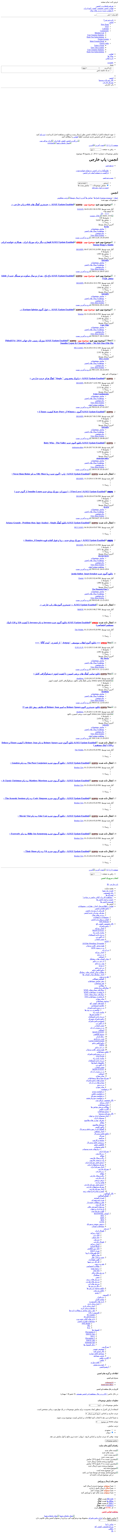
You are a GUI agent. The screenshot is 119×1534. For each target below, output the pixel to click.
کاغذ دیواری (95, 1362)
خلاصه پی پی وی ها (92, 1010)
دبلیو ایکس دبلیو (98, 970)
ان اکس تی (100, 937)
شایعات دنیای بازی (88, 1308)
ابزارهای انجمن (109, 165)
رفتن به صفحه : (107, 149)
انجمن (111, 22)
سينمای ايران (99, 1118)
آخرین (97, 145)
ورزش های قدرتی (92, 1282)
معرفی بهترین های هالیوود (94, 1120)
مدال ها (110, 56)
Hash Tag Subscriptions (95, 37)
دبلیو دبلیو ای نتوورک (96, 1019)
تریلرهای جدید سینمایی (90, 1149)
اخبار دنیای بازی (93, 1304)
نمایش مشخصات (97, 229)
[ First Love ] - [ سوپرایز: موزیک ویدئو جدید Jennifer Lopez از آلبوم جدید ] (48, 491)
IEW (102, 1220)
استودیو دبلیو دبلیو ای (96, 1021)
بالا (108, 884)
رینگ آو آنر (100, 1036)
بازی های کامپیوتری (96, 1302)
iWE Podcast (104, 922)
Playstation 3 (90, 1338)
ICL (88, 1328)
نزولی (108, 1432)
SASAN (80, 209)
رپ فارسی (100, 1154)
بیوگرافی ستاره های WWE (94, 990)
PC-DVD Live (89, 1317)
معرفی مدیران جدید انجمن (94, 913)
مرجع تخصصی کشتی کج (104, 1527)
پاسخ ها (97, 198)
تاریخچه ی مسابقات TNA (94, 997)
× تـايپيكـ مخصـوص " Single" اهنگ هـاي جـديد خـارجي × (56, 378)
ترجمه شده (95, 1268)
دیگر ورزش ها (94, 1286)
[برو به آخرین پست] (83, 238)
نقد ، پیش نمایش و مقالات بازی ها (82, 1310)
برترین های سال (98, 915)
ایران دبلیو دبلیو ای (95, 1518)
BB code (110, 1499)
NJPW (101, 1045)
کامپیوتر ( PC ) (93, 1313)
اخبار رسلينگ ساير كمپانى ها (93, 975)
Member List (99, 33)
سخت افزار (99, 1299)
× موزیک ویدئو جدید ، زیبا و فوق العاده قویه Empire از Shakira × (53, 540)
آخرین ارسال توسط (77, 198)
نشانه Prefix (113, 1422)
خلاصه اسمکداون (97, 1006)
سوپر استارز (99, 939)
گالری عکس (104, 1109)
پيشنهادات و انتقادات (101, 917)
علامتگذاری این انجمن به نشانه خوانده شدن (92, 171)
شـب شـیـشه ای (97, 1200)
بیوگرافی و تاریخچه (101, 988)
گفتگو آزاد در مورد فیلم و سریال (91, 1129)
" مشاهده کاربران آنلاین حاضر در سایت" (98, 897)
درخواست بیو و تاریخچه (95, 1098)
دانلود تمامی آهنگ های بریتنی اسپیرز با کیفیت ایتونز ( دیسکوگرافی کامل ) (67, 674)
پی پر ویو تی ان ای (97, 1028)
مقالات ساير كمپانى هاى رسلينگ (91, 972)
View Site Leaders (97, 48)
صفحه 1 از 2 (113, 145)
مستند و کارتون (98, 1140)
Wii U (92, 1336)
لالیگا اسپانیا (94, 1246)
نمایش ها (89, 198)
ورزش (106, 1229)
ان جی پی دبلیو (98, 961)
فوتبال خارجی (98, 1242)
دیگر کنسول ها (89, 1345)
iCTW (101, 1222)
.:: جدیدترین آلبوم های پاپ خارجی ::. (57, 605)
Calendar (105, 29)
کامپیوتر (106, 1295)
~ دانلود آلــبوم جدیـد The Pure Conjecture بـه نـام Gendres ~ (38, 763)
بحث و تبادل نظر (97, 1257)
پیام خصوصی (108, 893)
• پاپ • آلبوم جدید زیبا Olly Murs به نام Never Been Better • (39, 474)
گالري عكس (104, 1358)
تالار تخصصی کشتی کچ (104, 924)
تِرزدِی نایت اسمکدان (96, 935)
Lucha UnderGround (96, 1041)
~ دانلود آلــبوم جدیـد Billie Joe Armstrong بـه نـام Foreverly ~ (38, 833)
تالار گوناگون (108, 1194)
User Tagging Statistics (95, 35)
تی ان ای (105, 950)
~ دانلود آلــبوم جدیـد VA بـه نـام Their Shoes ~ (45, 851)
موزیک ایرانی (104, 1151)
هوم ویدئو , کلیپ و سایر (95, 946)
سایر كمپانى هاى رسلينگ (99, 959)
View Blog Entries (97, 235)
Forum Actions (103, 39)
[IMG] (111, 1503)
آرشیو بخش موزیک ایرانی (94, 1162)
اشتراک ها (109, 895)
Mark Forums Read (97, 41)
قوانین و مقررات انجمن (100, 920)
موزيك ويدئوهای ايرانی (95, 1165)
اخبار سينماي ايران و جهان (99, 1116)
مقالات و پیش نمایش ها (100, 1107)
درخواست (105, 1089)
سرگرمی (105, 1347)
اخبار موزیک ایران (97, 1167)
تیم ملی (96, 1240)
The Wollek (79, 630)
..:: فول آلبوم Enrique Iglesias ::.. (35, 309)
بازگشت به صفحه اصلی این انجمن (96, 173)
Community (104, 31)
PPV (102, 1216)
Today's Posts (99, 45)
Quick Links (104, 43)
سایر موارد (100, 999)
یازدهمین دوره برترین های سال (101, 11)
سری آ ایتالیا (94, 1251)
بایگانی (110, 1529)
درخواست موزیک (97, 1096)
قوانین (111, 54)
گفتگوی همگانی (98, 979)
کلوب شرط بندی (97, 1211)
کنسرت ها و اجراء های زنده (93, 1191)
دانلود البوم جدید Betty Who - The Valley (63, 443)
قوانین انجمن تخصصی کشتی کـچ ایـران (98, 8)
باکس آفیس (99, 1127)
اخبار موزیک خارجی (96, 1189)
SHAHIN (79, 249)
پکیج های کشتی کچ (97, 1003)
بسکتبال (96, 1275)
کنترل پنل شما (107, 891)
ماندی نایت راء (98, 933)
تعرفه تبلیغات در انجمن (104, 6)
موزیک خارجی (103, 1169)
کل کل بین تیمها (93, 1262)
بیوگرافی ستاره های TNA (94, 994)
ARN (102, 1218)
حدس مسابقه (99, 1356)
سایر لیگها (95, 1255)
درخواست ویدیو (98, 1091)
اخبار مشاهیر (99, 1131)
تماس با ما (109, 1524)
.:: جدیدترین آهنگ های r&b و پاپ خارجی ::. (31, 204)
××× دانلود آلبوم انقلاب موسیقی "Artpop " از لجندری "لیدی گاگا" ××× (68, 643)
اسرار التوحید (99, 1198)
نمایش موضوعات (99, 185)
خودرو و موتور (98, 1365)
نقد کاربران (100, 1205)
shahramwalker (77, 447)
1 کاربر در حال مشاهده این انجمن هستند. (91, 1394)
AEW (106, 941)
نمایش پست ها (84, 185)
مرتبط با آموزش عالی (95, 1207)
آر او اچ (101, 966)
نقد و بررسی (104, 977)
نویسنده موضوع (106, 198)
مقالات (101, 986)
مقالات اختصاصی (92, 1266)
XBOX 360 (90, 1340)
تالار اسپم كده (99, 1351)
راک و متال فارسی (97, 1158)
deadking (80, 678)
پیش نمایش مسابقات (96, 981)
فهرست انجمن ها (106, 902)
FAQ (107, 27)
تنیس (97, 1277)
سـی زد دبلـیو (99, 1039)
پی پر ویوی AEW (97, 948)
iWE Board (86, 1323)
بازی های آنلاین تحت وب (85, 1319)
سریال (101, 1136)
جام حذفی (95, 1237)
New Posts (105, 24)
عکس (102, 1360)
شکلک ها (110, 1501)
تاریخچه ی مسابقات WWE (94, 992)
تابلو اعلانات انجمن (102, 908)
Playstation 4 (90, 1332)
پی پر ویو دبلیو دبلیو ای (95, 1008)
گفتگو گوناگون (103, 1196)
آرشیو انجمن (104, 1367)
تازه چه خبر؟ (108, 20)
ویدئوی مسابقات (102, 1001)
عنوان (116, 198)
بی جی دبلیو (99, 968)
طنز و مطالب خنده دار (95, 1202)
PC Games (91, 1315)
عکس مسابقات (103, 1052)
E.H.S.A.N (79, 647)
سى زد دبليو (99, 963)
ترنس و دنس (99, 1180)
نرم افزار (100, 1297)
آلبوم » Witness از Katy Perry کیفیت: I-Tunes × (59, 411)
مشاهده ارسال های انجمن (94, 231)
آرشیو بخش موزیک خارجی (94, 1185)
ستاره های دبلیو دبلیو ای (95, 1080)
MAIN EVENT (98, 930)
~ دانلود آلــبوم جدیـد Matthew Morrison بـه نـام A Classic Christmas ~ (34, 780)
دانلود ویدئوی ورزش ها (95, 1288)
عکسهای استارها (97, 1063)
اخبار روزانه (99, 928)
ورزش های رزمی (92, 1279)
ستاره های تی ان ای (96, 1083)
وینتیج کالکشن (98, 1034)
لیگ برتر (96, 1235)
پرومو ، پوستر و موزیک (95, 1224)
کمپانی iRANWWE (101, 1213)
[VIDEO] (109, 1505)
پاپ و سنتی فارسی (96, 1160)
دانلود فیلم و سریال (101, 1134)
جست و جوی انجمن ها (104, 900)
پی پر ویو (100, 955)
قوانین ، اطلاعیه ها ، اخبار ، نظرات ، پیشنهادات (95, 906)
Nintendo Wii (90, 1342)
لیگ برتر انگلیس (93, 1248)
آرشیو (97, 1293)
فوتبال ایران (99, 1231)
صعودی (108, 1430)
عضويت (110, 63)
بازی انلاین (109, 58)
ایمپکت (101, 957)
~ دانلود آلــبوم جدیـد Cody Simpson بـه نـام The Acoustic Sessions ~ (35, 798)
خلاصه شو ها (94, 1014)
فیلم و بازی (99, 1182)
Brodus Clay (78, 768)
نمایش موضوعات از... (109, 1405)
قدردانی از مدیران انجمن (94, 911)
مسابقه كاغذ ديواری (96, 1354)
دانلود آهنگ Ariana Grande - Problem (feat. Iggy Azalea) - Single (36, 522)
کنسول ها (95, 1330)
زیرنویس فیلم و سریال (95, 1142)
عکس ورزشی (98, 1291)
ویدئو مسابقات (103, 1111)
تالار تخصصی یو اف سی (104, 1100)
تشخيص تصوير (98, 1349)
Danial (80, 578)
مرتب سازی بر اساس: (109, 1413)
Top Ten (96, 1271)
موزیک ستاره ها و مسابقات (98, 1078)
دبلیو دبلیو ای (104, 926)
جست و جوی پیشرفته (100, 188)
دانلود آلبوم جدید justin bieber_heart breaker (92, 574)
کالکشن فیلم (99, 1145)
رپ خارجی (100, 1171)
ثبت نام (42, 135)
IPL (88, 1326)
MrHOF (80, 609)
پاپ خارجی (100, 1178)
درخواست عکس (97, 1094)
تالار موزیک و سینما (106, 1114)
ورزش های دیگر (98, 1273)
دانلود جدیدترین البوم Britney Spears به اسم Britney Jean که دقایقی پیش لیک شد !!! (61, 707)
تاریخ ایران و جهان (97, 1209)
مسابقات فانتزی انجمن (86, 1321)
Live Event (100, 1056)
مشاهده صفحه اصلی (96, 405)
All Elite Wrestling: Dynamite (93, 943)
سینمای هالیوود (98, 1125)
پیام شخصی (99, 233)
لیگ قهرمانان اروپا (92, 1253)
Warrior (80, 314)
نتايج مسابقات (103, 1105)
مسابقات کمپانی (98, 1226)
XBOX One (90, 1334)
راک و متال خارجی (97, 1176)
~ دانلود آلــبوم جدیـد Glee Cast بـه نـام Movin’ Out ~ (42, 816)
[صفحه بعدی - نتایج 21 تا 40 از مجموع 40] (103, 145)
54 (102, 213)
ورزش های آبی (93, 1284)
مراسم (101, 1138)
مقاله (102, 1123)
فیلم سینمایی (99, 1147)
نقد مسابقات (99, 983)
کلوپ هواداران (93, 1260)
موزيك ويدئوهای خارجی (95, 1187)
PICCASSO (78, 348)
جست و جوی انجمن (108, 178)
